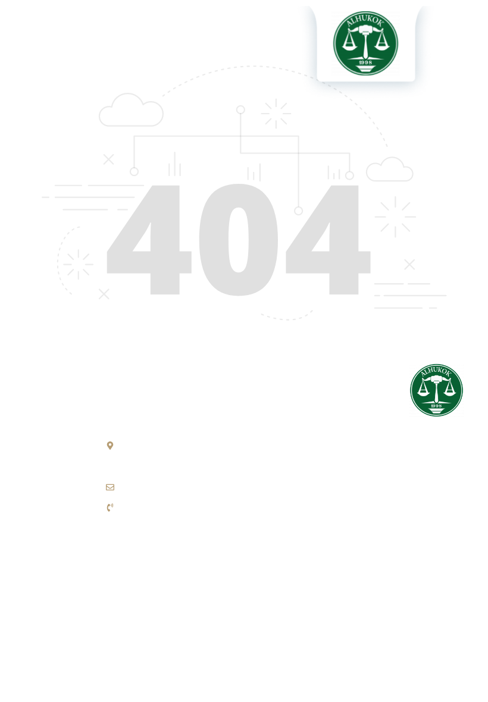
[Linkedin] (418, 581)
